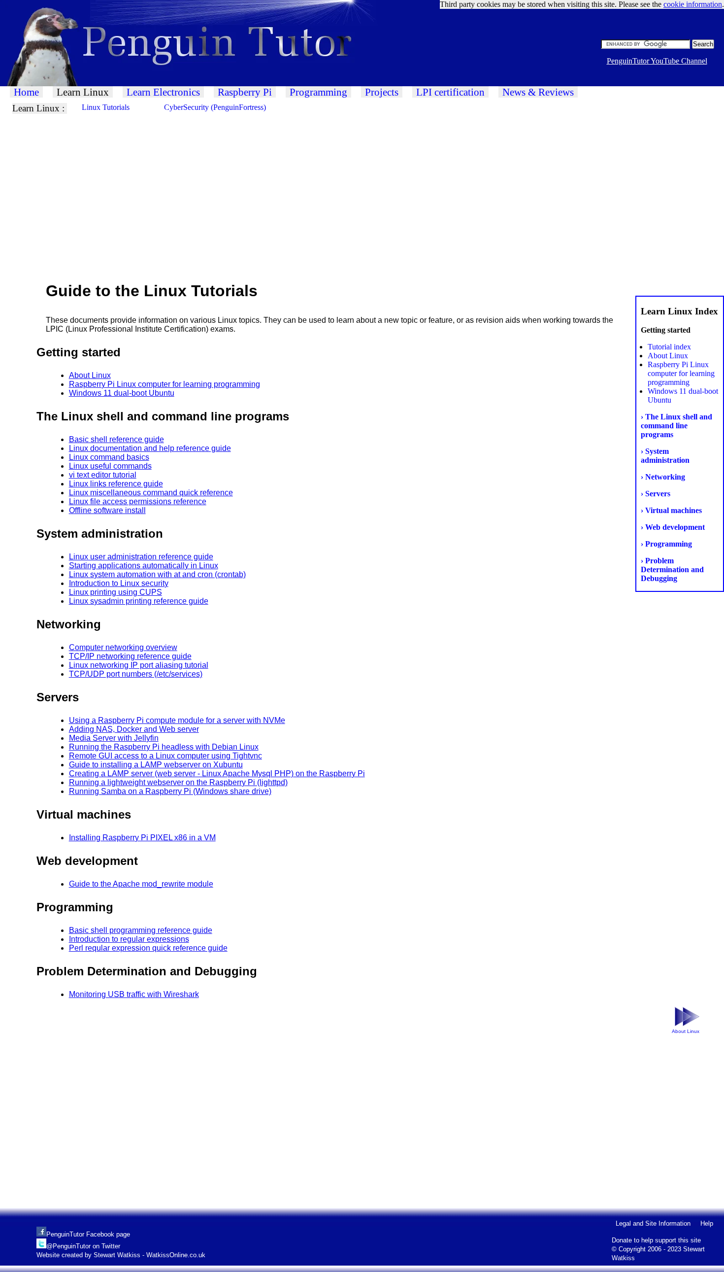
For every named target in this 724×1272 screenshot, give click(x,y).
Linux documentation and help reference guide (150, 448)
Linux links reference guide (116, 484)
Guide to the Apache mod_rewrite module (141, 884)
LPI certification (450, 92)
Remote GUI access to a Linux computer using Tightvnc (165, 756)
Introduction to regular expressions (129, 939)
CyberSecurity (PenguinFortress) (215, 107)
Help (706, 1223)
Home (26, 92)
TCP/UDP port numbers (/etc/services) (135, 674)
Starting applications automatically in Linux (143, 565)
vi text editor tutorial (102, 475)
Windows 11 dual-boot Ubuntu (121, 393)
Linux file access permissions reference (137, 501)
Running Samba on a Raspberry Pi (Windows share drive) (170, 791)
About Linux (668, 355)
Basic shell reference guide (116, 439)
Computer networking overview (123, 647)
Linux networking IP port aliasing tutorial (138, 665)
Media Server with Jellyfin (114, 738)
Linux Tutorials (106, 107)
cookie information (692, 4)
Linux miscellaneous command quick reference (151, 492)
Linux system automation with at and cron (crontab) (157, 574)
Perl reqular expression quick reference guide (148, 948)
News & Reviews (538, 92)
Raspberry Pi (245, 92)
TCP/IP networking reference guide (130, 656)
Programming (318, 92)
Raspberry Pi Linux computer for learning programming (681, 373)
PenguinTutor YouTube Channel (657, 61)
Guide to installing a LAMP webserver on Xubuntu (156, 764)
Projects (381, 92)
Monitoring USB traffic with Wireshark (134, 994)
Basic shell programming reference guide (140, 930)
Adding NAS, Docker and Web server (134, 729)
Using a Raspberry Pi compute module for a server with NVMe (177, 720)
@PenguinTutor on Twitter (83, 1246)
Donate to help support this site (656, 1240)
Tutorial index (669, 347)
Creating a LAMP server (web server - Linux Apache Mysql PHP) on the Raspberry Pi (217, 773)
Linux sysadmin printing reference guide (138, 601)
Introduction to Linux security (118, 583)
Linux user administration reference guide (141, 556)
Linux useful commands (110, 466)
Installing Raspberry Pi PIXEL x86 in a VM (142, 837)
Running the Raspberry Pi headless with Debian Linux (164, 747)
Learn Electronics (163, 92)
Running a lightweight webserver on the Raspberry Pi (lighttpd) (178, 782)
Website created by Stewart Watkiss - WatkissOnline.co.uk (120, 1255)
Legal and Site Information (653, 1223)
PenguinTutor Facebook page (88, 1234)
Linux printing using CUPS (115, 592)
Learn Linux (83, 92)
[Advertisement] (295, 197)
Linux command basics (109, 457)
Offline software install (107, 510)
